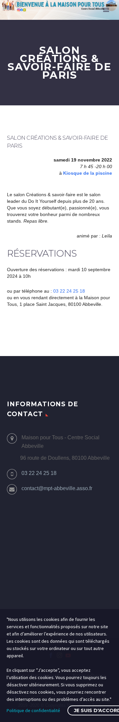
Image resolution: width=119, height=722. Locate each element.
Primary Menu (106, 10)
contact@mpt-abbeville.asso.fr (56, 488)
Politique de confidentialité (33, 710)
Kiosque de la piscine (87, 173)
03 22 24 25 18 (69, 291)
